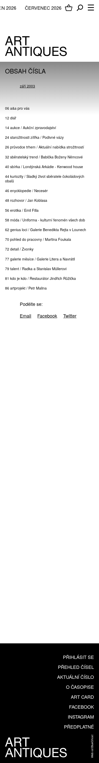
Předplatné (79, 726)
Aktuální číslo (75, 676)
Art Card (82, 696)
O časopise (80, 686)
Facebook (81, 706)
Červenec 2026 (43, 7)
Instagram (81, 716)
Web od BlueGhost (92, 746)
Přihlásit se (78, 657)
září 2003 (27, 86)
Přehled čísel (76, 667)
